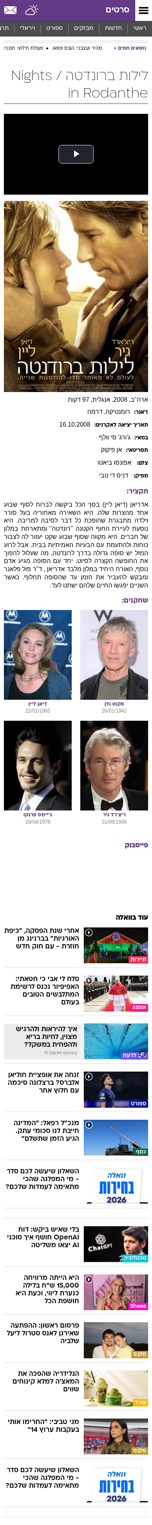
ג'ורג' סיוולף (115, 437)
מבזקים (84, 28)
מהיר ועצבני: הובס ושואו (77, 48)
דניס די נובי (114, 475)
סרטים (117, 10)
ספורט (54, 28)
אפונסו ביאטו (115, 462)
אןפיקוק (111, 449)
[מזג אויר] (32, 10)
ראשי (140, 28)
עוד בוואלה (132, 918)
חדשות (113, 28)
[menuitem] (113, 28)
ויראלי (27, 28)
